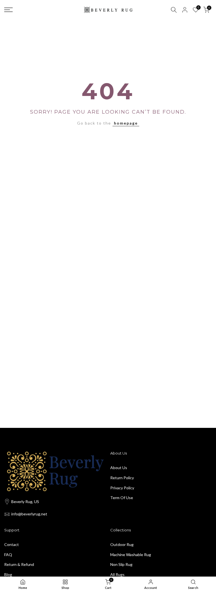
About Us (118, 467)
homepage (126, 123)
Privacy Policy (122, 487)
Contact (11, 544)
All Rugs (117, 574)
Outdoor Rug (122, 544)
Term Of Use (121, 497)
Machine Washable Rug (130, 554)
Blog (8, 574)
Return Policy (122, 477)
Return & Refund (19, 564)
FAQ (8, 554)
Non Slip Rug (121, 564)
